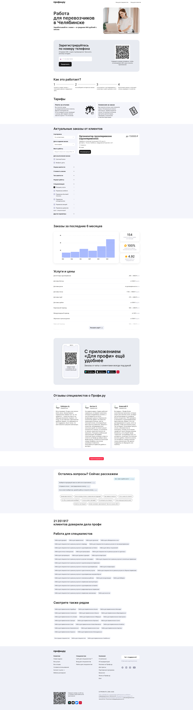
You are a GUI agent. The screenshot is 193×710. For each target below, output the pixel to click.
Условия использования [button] (61, 667)
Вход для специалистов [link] (83, 661)
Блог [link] (100, 678)
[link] (85, 152)
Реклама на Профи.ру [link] (105, 664)
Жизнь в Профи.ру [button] (104, 675)
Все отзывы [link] (57, 664)
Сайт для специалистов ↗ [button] (84, 659)
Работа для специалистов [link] (84, 664)
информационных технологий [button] (107, 696)
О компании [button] (103, 659)
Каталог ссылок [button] (58, 670)
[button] (64, 167)
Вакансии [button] (102, 673)
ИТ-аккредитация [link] (104, 661)
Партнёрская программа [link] (106, 670)
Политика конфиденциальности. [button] (115, 699)
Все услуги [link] (57, 661)
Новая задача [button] (58, 659)
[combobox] (64, 151)
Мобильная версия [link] (60, 673)
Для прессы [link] (102, 667)
